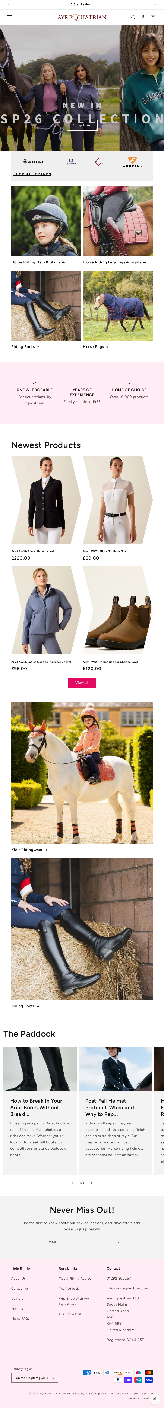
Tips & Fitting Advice (75, 1278)
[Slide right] (91, 1183)
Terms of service (143, 1393)
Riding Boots (23, 346)
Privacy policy (119, 1393)
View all (82, 683)
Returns (17, 1309)
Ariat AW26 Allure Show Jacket (32, 551)
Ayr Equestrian (49, 1393)
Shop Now (82, 125)
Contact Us (20, 1289)
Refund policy (97, 1393)
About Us (18, 1278)
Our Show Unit (70, 1314)
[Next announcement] (155, 4)
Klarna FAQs (20, 1318)
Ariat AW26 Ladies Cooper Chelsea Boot (110, 661)
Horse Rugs (93, 346)
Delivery (17, 1299)
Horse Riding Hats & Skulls (35, 262)
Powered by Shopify (71, 1393)
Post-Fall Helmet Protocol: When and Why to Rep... (109, 1107)
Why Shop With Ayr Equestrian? (74, 1301)
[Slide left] (72, 1183)
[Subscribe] (117, 1242)
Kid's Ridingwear (27, 849)
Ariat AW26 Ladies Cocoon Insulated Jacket (41, 661)
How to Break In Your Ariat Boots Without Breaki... (36, 1107)
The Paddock (69, 1289)
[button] (9, 17)
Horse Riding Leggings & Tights (112, 262)
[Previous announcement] (8, 4)
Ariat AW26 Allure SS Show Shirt (105, 551)
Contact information (140, 1397)
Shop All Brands (32, 174)
